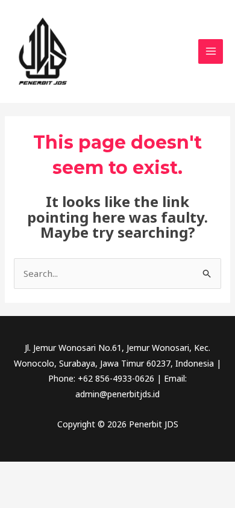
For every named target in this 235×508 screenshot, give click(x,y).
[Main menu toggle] (210, 51)
